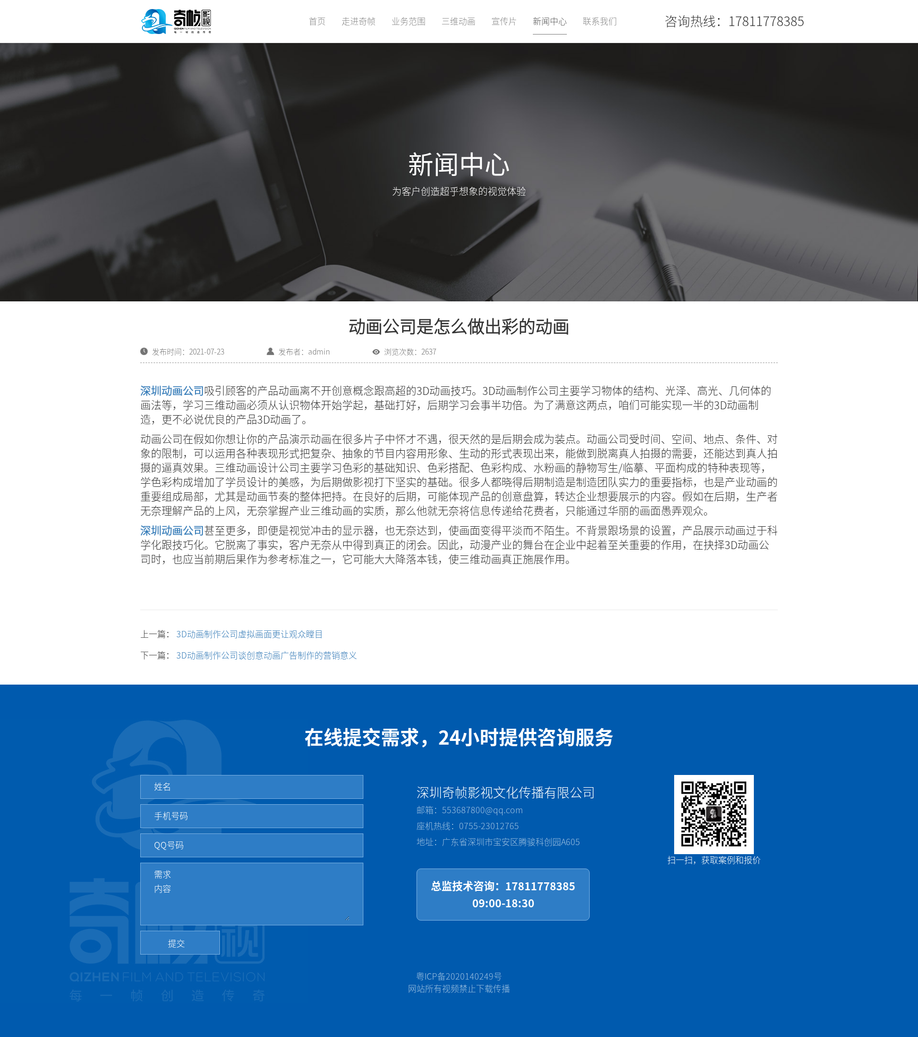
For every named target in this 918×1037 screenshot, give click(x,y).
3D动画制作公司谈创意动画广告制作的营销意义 (266, 655)
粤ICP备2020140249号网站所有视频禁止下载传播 (459, 982)
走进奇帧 (359, 21)
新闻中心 (550, 21)
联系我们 (600, 21)
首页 (317, 21)
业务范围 (409, 21)
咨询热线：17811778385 (734, 21)
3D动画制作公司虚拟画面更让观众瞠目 (249, 634)
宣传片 (504, 21)
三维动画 (458, 21)
